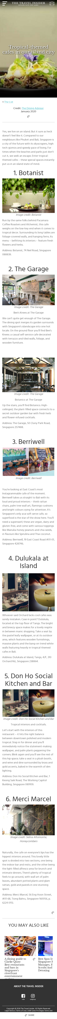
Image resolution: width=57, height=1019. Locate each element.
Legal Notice (10, 1010)
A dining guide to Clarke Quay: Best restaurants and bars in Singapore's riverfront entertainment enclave (15, 968)
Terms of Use (21, 1010)
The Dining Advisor (33, 108)
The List (8, 102)
